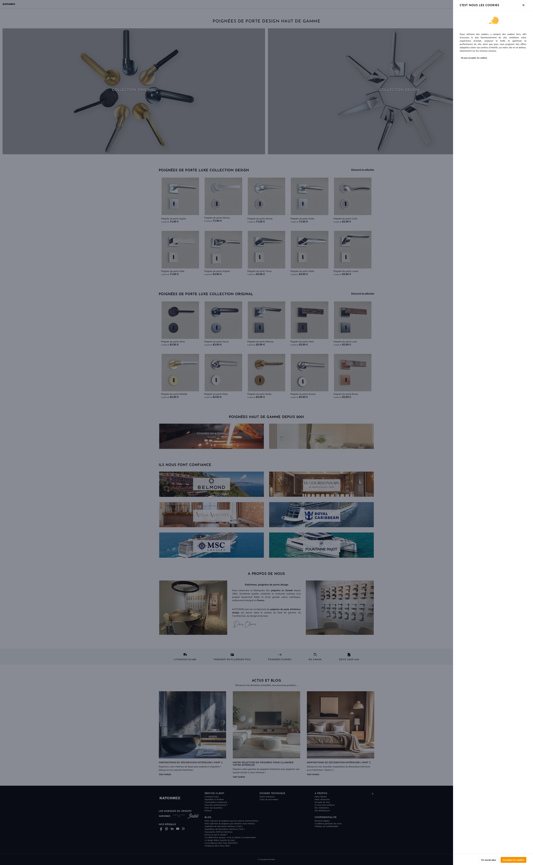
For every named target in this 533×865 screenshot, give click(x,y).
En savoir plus (488, 859)
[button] (266, 432)
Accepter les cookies (513, 859)
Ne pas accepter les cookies (474, 58)
